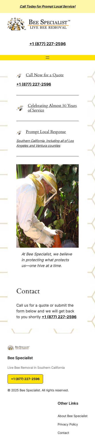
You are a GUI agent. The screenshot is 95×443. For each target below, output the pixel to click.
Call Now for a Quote (45, 75)
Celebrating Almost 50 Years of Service (52, 108)
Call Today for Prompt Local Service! (48, 6)
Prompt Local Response (46, 131)
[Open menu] (47, 57)
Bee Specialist (20, 358)
